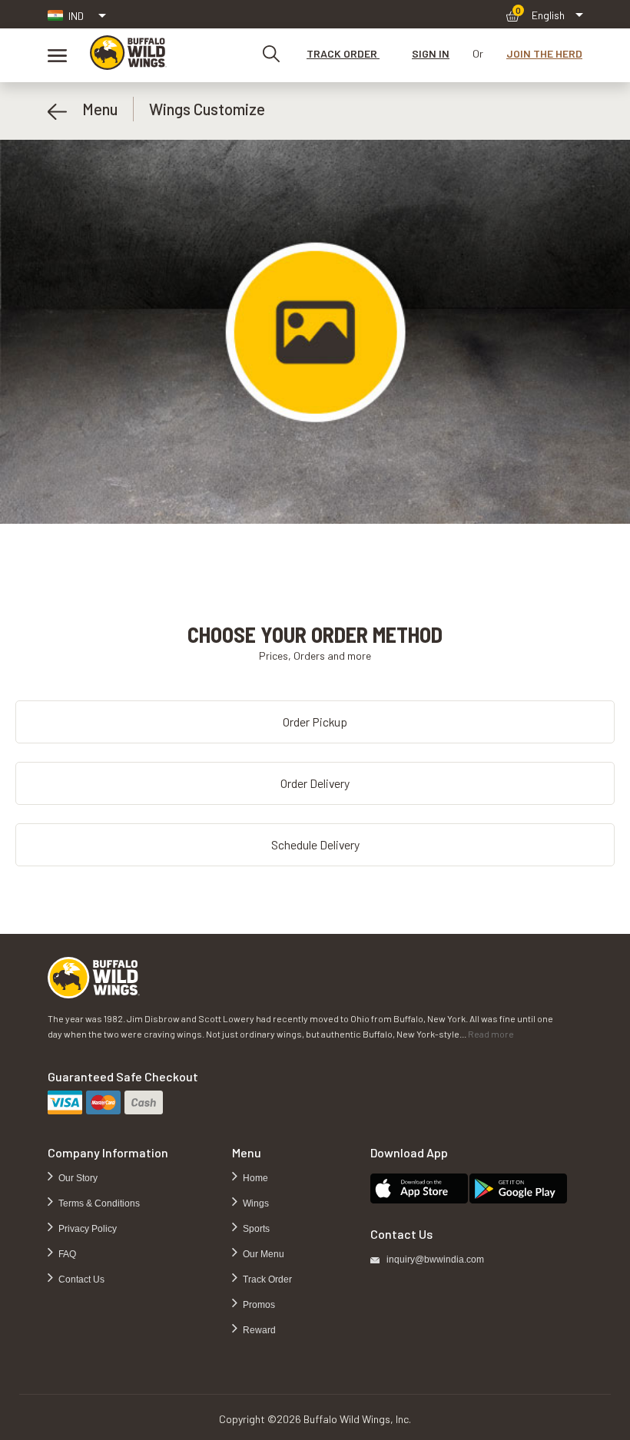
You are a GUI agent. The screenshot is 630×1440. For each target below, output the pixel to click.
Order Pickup (315, 721)
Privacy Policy (86, 1228)
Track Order (266, 1279)
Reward (258, 1330)
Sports (255, 1228)
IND (76, 15)
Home (254, 1178)
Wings (254, 1203)
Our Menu (262, 1254)
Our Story (77, 1178)
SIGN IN (430, 53)
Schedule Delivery (315, 844)
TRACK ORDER (343, 53)
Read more (491, 1033)
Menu (92, 108)
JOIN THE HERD (544, 53)
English (548, 15)
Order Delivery (315, 783)
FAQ (66, 1254)
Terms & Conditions (98, 1203)
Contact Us (80, 1279)
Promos (257, 1304)
